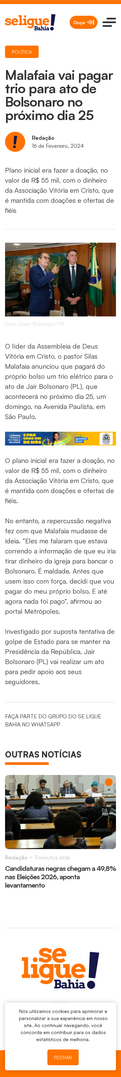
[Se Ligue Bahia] (30, 22)
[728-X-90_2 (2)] (60, 438)
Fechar (63, 1057)
